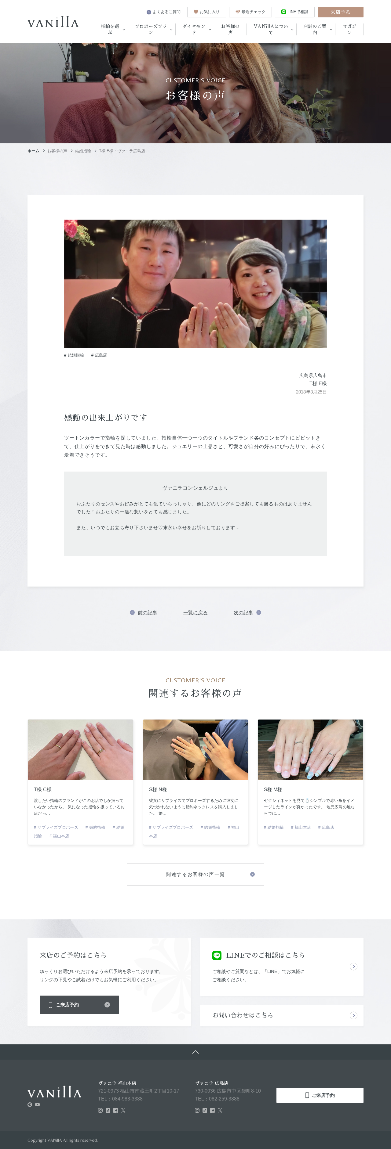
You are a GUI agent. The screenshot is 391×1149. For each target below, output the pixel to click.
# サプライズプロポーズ (56, 827)
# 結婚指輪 (74, 355)
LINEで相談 (297, 11)
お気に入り (210, 11)
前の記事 (147, 612)
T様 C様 (43, 789)
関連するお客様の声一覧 (195, 874)
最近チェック (253, 11)
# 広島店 (99, 355)
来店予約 (341, 12)
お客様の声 (57, 151)
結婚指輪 (83, 151)
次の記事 (243, 612)
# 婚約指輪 (95, 827)
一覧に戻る (195, 612)
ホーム (33, 151)
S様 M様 (273, 789)
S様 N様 (158, 789)
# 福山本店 (59, 836)
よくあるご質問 (167, 11)
